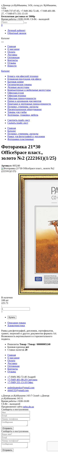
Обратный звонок (16, 33)
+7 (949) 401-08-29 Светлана (22, 379)
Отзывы (11, 63)
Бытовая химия (15, 81)
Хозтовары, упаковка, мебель (22, 115)
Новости (12, 65)
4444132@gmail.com (18, 390)
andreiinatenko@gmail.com (20, 387)
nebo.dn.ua (28, 406)
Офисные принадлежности (21, 98)
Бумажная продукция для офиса (24, 79)
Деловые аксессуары (18, 87)
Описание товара (16, 322)
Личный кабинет (16, 30)
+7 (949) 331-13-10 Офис (20, 382)
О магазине (13, 49)
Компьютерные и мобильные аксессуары (29, 90)
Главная (11, 46)
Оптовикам (13, 57)
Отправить (7, 428)
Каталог (5, 71)
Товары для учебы (17, 112)
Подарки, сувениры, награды (22, 106)
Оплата (11, 52)
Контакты (12, 60)
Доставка (12, 54)
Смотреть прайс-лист (18, 120)
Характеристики (16, 325)
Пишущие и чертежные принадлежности (29, 104)
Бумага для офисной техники (22, 76)
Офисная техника (16, 95)
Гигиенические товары (19, 84)
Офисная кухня (15, 92)
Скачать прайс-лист (17, 123)
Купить (12, 317)
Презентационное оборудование (24, 109)
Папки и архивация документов (24, 101)
